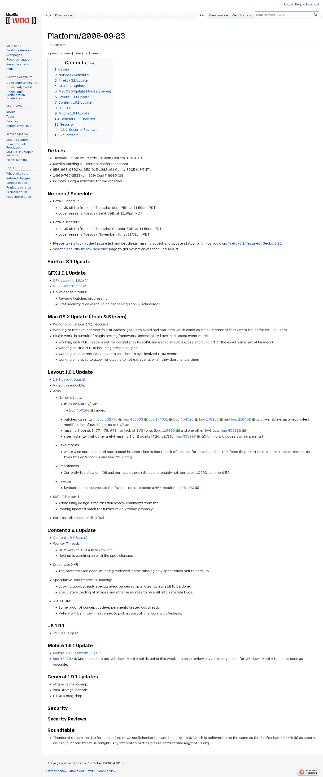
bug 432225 (283, 738)
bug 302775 (107, 419)
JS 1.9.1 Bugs (64, 633)
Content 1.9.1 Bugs (68, 538)
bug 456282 (231, 430)
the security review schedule (84, 249)
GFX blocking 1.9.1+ (68, 280)
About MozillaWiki (82, 771)
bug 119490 (165, 430)
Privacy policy (56, 771)
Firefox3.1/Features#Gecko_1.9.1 (255, 243)
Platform (59, 45)
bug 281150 (184, 488)
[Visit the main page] (21, 19)
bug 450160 (79, 410)
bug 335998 (186, 436)
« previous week (59, 53)
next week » (92, 53)
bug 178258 (209, 419)
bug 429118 (178, 738)
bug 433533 (133, 419)
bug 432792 (63, 659)
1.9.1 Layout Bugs (67, 379)
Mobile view (107, 771)
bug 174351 (158, 419)
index (78, 53)
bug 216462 (241, 419)
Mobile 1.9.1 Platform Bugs (75, 653)
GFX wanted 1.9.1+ (68, 286)
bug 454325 (183, 419)
